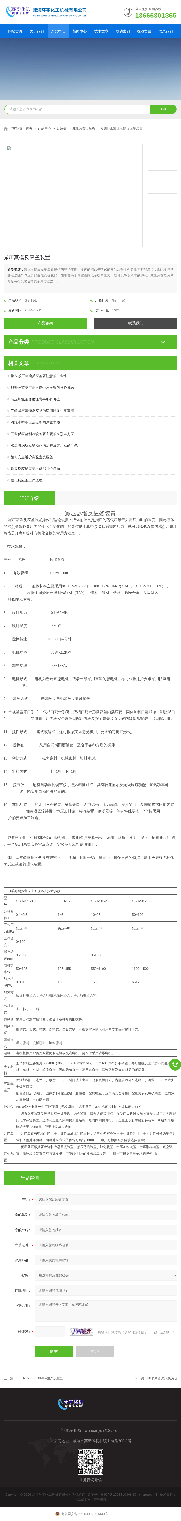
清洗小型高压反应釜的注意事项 (35, 422)
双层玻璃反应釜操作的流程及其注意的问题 (44, 445)
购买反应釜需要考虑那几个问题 (35, 469)
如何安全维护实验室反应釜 (32, 457)
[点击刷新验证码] (81, 1332)
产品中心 (58, 31)
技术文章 (101, 31)
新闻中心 (80, 31)
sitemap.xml (148, 1494)
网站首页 (15, 31)
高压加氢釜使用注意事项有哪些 (35, 399)
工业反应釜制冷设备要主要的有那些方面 (42, 434)
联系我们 (166, 31)
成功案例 (123, 31)
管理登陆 (100, 1499)
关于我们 (37, 31)
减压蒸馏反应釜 (83, 128)
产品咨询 (45, 323)
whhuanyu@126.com (102, 1431)
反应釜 (62, 128)
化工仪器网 (82, 1499)
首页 (29, 128)
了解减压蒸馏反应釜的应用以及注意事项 (42, 411)
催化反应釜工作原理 (26, 480)
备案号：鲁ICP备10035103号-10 (112, 1494)
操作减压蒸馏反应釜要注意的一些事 (39, 376)
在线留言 (144, 31)
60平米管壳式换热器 (162, 1378)
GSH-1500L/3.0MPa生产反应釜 (40, 1378)
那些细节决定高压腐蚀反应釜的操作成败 (42, 387)
